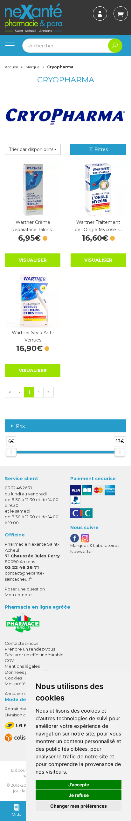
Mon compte (18, 594)
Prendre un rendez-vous (30, 649)
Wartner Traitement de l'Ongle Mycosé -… (98, 225)
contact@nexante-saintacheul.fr (24, 575)
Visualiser (33, 260)
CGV (9, 660)
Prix (20, 426)
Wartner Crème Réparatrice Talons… (33, 225)
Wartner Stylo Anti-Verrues (33, 336)
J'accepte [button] (78, 784)
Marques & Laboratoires (94, 545)
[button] (33, 149)
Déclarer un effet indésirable (34, 654)
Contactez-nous (21, 643)
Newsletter (81, 551)
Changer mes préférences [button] (78, 806)
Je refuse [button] (79, 795)
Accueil (11, 67)
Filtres (100, 149)
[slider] (11, 452)
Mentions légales (22, 666)
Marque (32, 67)
